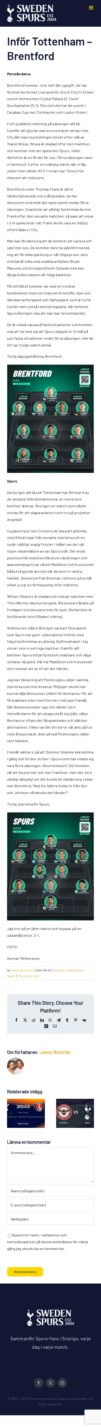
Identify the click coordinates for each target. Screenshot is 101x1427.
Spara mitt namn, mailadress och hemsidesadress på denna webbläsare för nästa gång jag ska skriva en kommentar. (47, 1242)
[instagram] (62, 1383)
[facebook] (38, 1383)
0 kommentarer (29, 976)
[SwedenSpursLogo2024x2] (50, 1311)
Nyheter (60, 970)
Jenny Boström (21, 970)
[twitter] (50, 1383)
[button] (10, 1113)
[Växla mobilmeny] (91, 7)
